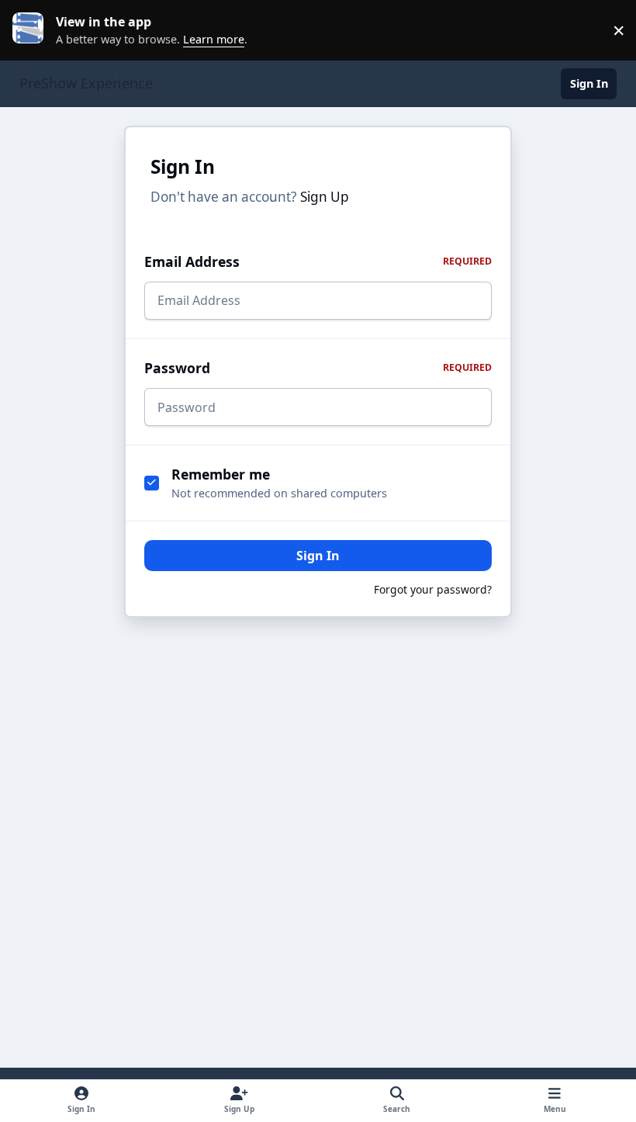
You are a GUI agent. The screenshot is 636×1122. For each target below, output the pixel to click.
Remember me (220, 474)
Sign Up (324, 197)
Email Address (318, 261)
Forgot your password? (433, 589)
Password (318, 367)
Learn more (34, 30)
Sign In (318, 555)
